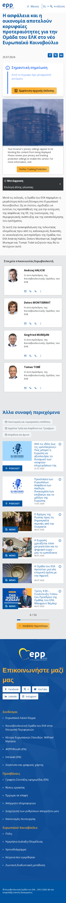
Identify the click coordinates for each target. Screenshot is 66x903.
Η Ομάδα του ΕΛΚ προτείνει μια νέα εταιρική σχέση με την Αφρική (45, 571)
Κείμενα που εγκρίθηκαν (20, 857)
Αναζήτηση (59, 6)
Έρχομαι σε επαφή (16, 795)
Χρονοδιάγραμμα (15, 849)
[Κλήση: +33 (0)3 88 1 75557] (35, 388)
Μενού (35, 6)
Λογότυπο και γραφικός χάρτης (24, 765)
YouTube (42, 689)
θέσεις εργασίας (15, 787)
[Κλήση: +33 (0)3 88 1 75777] (35, 291)
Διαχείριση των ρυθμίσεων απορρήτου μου (32, 811)
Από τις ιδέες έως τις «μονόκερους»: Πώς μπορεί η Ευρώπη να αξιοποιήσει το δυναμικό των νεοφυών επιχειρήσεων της (45, 454)
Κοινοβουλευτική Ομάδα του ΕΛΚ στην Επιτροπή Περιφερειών (29, 727)
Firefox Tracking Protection (33, 169)
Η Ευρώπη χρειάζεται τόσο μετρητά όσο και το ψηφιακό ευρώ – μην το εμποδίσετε (46, 546)
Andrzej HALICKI (34, 270)
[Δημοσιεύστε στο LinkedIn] (61, 55)
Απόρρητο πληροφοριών (20, 803)
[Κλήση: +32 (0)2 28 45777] (30, 291)
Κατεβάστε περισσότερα (35, 625)
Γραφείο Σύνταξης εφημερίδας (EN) (27, 779)
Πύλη (8, 833)
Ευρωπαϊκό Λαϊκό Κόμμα (20, 718)
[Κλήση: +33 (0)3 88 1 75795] (35, 323)
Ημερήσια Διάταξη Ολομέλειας (24, 841)
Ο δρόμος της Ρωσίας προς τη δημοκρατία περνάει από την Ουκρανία (44, 520)
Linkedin (12, 696)
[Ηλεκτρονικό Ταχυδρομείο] (25, 291)
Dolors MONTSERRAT (37, 302)
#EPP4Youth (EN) (15, 749)
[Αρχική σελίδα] (8, 6)
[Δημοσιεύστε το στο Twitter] (56, 55)
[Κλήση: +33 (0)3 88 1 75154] (35, 356)
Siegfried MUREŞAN (36, 335)
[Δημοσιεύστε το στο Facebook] (50, 55)
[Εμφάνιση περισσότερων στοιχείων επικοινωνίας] (40, 291)
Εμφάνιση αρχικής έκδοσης (36, 90)
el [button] (44, 6)
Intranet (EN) (13, 757)
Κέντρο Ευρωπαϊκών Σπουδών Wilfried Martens (29, 739)
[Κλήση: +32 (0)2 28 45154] (30, 356)
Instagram (31, 696)
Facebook (13, 689)
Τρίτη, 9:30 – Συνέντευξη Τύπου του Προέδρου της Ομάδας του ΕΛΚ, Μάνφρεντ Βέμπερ (46, 597)
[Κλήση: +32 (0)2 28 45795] (30, 323)
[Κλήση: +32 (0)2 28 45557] (30, 388)
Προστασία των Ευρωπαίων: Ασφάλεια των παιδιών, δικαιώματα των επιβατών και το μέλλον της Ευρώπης (44, 490)
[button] (60, 184)
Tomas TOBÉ (32, 367)
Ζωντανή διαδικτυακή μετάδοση (25, 865)
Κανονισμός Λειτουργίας (20, 819)
